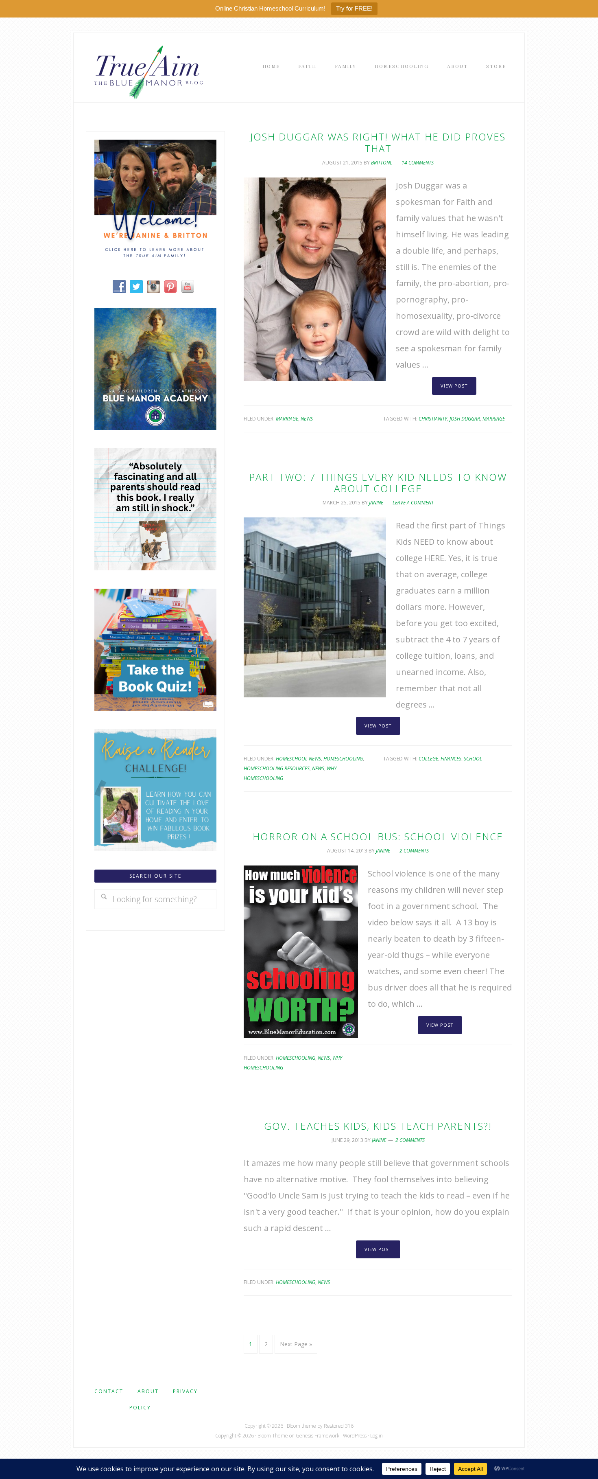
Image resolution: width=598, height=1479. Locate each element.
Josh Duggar (465, 418)
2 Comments (414, 850)
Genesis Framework (317, 1435)
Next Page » (296, 1344)
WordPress (355, 1435)
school (473, 758)
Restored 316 (339, 1425)
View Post (454, 386)
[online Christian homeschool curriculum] (155, 426)
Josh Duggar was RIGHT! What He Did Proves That (378, 142)
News (307, 418)
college (428, 758)
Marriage (287, 418)
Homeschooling (343, 758)
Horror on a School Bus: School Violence (378, 836)
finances (451, 758)
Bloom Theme (273, 1435)
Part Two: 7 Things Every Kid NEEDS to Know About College (378, 482)
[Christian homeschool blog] (155, 255)
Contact (108, 1391)
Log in (376, 1435)
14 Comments (418, 162)
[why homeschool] (155, 567)
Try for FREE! (354, 8)
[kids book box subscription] (155, 707)
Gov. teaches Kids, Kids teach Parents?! (378, 1126)
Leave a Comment (413, 502)
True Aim (147, 71)
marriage (493, 418)
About (148, 1391)
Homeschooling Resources (277, 768)
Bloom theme (301, 1425)
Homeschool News (298, 758)
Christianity (433, 418)
